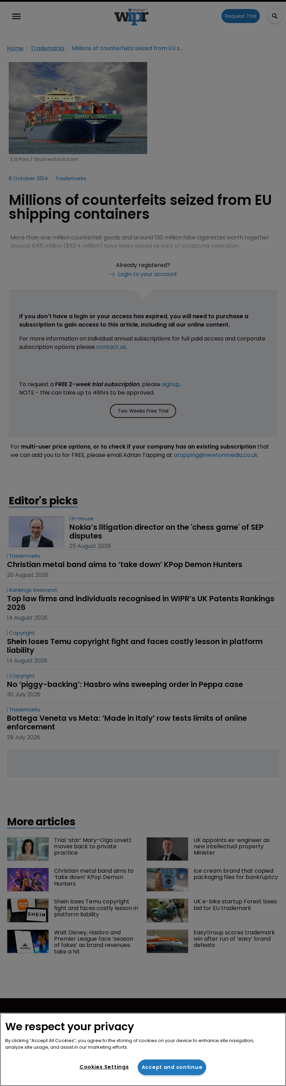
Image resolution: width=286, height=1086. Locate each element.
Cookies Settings (104, 1066)
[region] (143, 1049)
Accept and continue (172, 1067)
